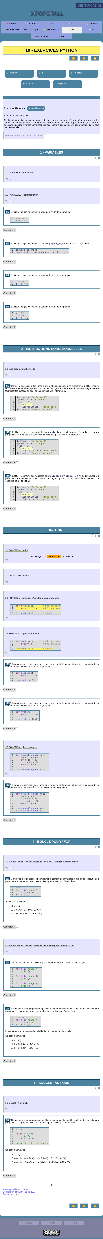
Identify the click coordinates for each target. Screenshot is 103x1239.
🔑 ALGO (71, 24)
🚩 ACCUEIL (11, 24)
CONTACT (51, 1223)
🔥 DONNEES (92, 24)
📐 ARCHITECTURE (11, 30)
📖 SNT (92, 30)
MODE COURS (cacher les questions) (23, 135)
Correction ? (9, 230)
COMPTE (74, 1223)
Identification (89, 5)
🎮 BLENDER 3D (41, 36)
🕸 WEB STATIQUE (31, 30)
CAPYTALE (28, 1223)
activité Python (36, 108)
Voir (7, 179)
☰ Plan (61, 36)
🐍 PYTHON (31, 24)
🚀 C (51, 24)
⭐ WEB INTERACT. (51, 30)
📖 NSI (71, 30)
